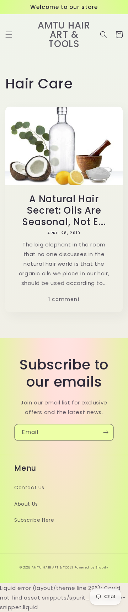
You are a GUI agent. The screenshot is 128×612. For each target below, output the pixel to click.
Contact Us (29, 487)
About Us (26, 504)
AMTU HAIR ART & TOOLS (52, 567)
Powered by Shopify (91, 567)
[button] (9, 34)
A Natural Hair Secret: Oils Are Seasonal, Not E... (64, 210)
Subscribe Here (34, 520)
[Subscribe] (105, 432)
